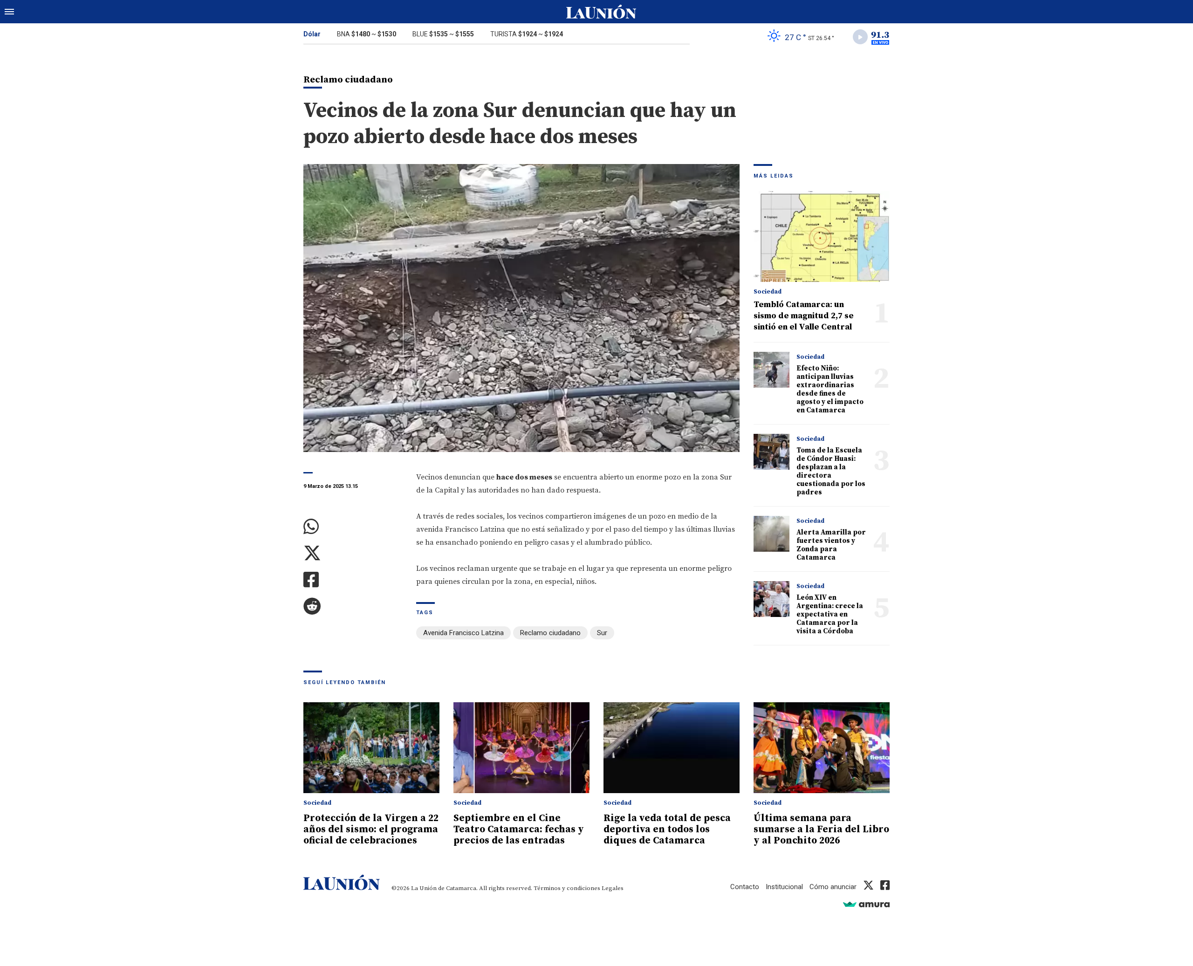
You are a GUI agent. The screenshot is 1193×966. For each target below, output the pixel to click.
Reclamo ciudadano (550, 633)
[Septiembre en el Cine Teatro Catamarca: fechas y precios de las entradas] (521, 747)
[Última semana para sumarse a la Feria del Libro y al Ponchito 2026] (822, 747)
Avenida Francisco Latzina (463, 633)
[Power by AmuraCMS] (866, 904)
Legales (613, 888)
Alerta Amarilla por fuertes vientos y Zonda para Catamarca (831, 545)
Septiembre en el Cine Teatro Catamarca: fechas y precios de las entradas (518, 829)
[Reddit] (352, 606)
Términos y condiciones (567, 888)
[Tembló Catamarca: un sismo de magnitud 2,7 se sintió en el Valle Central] (822, 236)
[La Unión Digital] (601, 12)
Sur (602, 633)
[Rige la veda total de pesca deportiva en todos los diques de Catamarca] (671, 747)
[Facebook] (352, 580)
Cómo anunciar (833, 887)
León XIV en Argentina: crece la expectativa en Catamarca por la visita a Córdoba (829, 614)
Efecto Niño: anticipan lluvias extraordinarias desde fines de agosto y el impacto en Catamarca (830, 389)
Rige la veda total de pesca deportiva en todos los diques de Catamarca (667, 829)
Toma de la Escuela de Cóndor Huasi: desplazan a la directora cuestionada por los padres (830, 471)
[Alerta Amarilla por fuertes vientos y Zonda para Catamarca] (771, 534)
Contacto (744, 887)
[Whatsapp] (352, 527)
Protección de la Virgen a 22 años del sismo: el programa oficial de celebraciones (371, 829)
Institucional (784, 887)
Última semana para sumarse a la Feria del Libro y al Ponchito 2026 (821, 829)
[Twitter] (352, 553)
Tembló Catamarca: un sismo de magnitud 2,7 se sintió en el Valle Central (804, 315)
